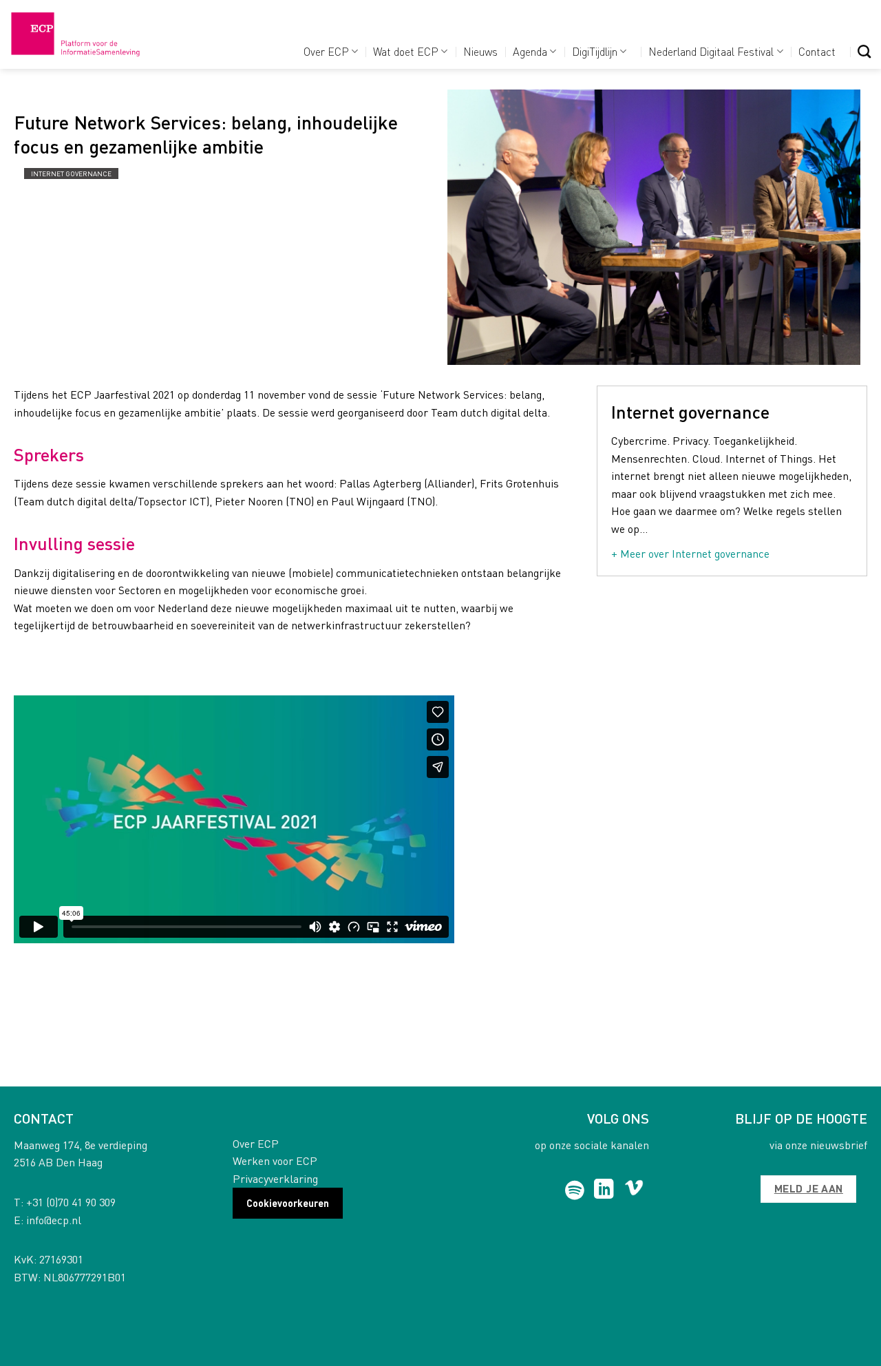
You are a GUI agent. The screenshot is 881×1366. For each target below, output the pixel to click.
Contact (817, 51)
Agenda (530, 51)
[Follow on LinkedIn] (604, 1190)
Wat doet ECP (405, 51)
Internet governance (71, 173)
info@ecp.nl (53, 1219)
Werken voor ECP (275, 1160)
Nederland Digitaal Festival (711, 51)
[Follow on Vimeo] (634, 1190)
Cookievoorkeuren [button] (287, 1203)
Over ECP (326, 51)
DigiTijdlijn (594, 51)
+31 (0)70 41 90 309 (71, 1202)
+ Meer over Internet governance (690, 553)
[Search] (864, 51)
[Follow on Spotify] (575, 1190)
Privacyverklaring (275, 1178)
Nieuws (480, 51)
